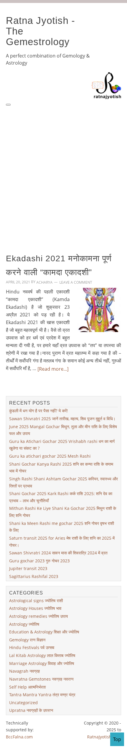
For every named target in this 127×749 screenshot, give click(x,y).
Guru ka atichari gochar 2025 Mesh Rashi (50, 456)
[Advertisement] (63, 173)
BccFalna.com (19, 736)
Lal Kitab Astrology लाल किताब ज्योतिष (42, 655)
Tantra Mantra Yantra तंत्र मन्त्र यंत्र (42, 694)
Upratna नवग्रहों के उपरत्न (31, 710)
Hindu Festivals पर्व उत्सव (31, 647)
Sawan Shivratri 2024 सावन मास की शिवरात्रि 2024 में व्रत (58, 553)
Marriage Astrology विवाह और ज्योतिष (41, 663)
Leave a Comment (75, 282)
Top (117, 739)
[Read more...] (53, 368)
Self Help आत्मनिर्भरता (27, 686)
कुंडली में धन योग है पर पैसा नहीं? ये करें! (38, 410)
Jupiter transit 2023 (28, 568)
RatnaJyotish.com (104, 736)
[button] (8, 105)
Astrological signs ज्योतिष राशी (36, 600)
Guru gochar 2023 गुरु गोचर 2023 (39, 561)
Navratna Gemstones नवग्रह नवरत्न (41, 679)
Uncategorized (23, 702)
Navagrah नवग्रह (24, 671)
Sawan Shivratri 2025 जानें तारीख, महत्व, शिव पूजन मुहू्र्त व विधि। (62, 418)
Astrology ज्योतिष (24, 624)
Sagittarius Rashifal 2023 (33, 576)
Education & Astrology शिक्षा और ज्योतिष (44, 632)
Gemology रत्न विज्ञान (27, 640)
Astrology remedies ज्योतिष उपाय (38, 616)
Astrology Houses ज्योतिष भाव (35, 608)
